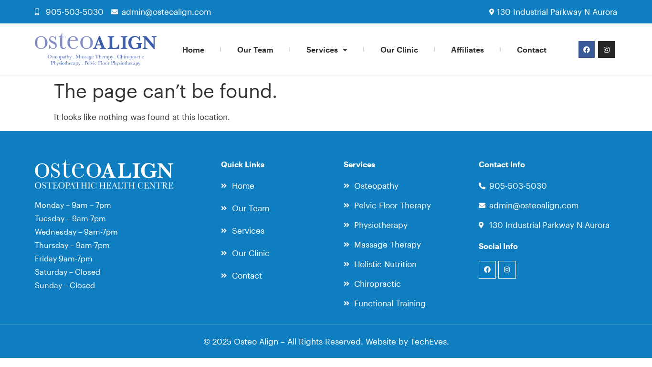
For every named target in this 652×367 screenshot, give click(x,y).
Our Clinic (399, 49)
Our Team (255, 49)
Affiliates (467, 49)
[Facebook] (586, 49)
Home (193, 49)
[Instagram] (606, 49)
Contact (532, 49)
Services (322, 49)
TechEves (428, 341)
